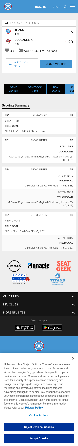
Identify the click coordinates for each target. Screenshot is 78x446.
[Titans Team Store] (57, 279)
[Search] (65, 6)
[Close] (73, 358)
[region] (39, 399)
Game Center (13, 89)
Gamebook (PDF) (35, 89)
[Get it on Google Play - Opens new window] (52, 329)
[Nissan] (14, 266)
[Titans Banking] (39, 266)
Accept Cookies (39, 438)
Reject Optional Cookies (39, 426)
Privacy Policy (34, 407)
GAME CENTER (56, 64)
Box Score (56, 89)
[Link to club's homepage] (8, 5)
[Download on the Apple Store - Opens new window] (25, 328)
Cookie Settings (39, 415)
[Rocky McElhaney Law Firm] (20, 279)
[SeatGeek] (64, 266)
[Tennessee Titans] (39, 346)
